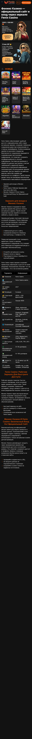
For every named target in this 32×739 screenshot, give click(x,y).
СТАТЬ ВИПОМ (8, 60)
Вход (18, 2)
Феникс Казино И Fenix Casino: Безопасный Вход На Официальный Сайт (15, 194)
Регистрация (26, 2)
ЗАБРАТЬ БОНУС (7, 37)
